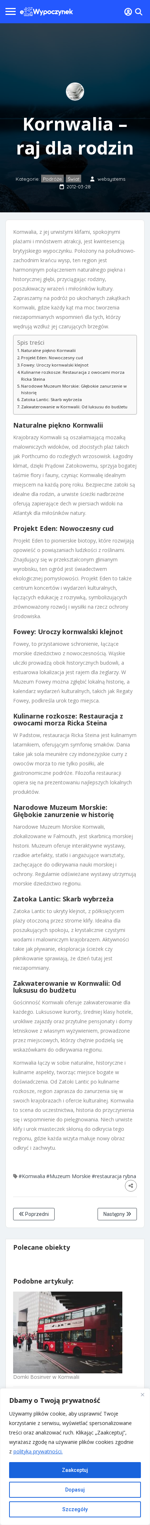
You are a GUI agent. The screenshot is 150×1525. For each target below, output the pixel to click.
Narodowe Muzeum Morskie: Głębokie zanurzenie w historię (74, 389)
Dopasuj (75, 1490)
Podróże (52, 179)
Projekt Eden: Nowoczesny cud (52, 357)
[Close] (142, 1394)
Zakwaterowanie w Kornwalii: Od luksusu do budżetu (74, 406)
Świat (73, 179)
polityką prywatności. (38, 1451)
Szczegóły (75, 1509)
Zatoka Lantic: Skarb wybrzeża (51, 399)
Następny (114, 1214)
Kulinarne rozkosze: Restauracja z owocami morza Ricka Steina (73, 375)
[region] (75, 1456)
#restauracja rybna (114, 1176)
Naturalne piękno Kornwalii (48, 350)
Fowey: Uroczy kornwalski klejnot (54, 365)
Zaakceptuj (75, 1470)
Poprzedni (36, 1214)
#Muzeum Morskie (68, 1176)
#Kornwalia (32, 1176)
